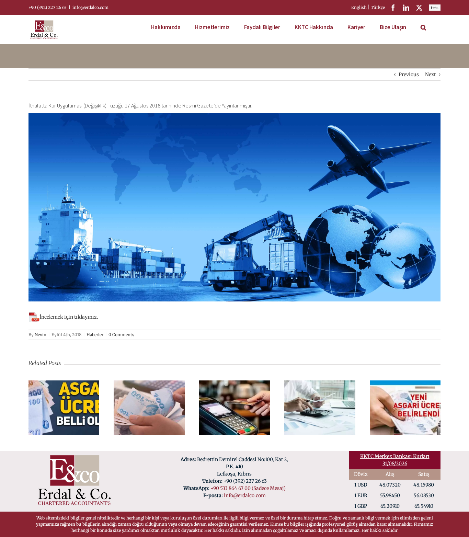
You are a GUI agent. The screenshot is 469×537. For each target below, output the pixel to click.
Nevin (40, 334)
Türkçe (378, 7)
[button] (423, 26)
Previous (409, 74)
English (359, 7)
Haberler (95, 334)
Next (430, 74)
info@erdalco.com (90, 7)
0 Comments (121, 334)
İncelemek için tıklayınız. (68, 317)
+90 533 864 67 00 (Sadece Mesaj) (248, 488)
